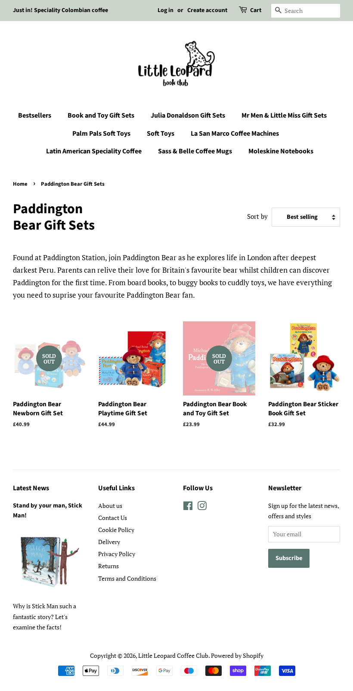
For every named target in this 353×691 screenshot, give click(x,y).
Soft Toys (160, 133)
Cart (255, 10)
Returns (108, 566)
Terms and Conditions (127, 578)
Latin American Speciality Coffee (94, 151)
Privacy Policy (116, 554)
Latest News (31, 488)
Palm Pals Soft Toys (101, 133)
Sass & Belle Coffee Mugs (195, 151)
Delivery (109, 542)
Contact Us (112, 518)
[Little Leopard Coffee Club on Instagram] (202, 507)
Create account (207, 10)
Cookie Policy (116, 530)
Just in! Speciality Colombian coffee (60, 10)
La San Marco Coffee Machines (235, 133)
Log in (165, 10)
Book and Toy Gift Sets (101, 115)
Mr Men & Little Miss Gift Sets (284, 115)
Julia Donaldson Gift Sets (188, 115)
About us (110, 505)
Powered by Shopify (237, 655)
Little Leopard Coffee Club (173, 655)
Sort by (257, 216)
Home (20, 184)
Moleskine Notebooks (280, 151)
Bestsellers (34, 115)
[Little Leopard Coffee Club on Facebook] (188, 507)
